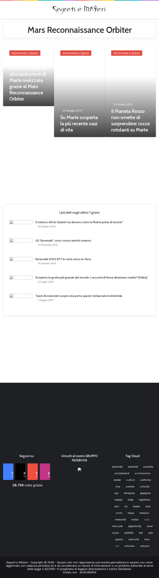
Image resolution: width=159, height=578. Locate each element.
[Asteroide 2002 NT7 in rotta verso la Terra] (21, 264)
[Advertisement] (79, 169)
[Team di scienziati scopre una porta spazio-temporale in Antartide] (21, 301)
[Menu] (5, 11)
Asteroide (117, 466)
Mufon (135, 519)
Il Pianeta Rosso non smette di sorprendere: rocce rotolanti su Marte (130, 120)
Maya (131, 512)
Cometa (130, 486)
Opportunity (134, 526)
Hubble (118, 499)
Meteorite (120, 519)
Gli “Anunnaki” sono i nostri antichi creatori (63, 240)
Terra (147, 539)
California (145, 479)
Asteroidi (133, 466)
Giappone (145, 493)
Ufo (117, 545)
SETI (141, 532)
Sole (150, 532)
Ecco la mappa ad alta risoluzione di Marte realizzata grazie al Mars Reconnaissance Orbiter (28, 83)
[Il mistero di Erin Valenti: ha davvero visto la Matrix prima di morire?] (21, 228)
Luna (148, 506)
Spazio (119, 539)
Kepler (136, 506)
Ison (116, 506)
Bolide (117, 479)
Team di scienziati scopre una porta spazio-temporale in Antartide (78, 296)
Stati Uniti (133, 539)
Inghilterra (144, 499)
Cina (117, 486)
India (130, 499)
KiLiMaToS (89, 572)
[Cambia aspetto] (154, 11)
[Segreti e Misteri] (79, 10)
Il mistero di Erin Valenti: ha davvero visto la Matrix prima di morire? (79, 222)
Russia (115, 532)
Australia (148, 466)
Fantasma (129, 493)
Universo (130, 545)
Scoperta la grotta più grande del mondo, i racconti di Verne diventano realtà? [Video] (91, 277)
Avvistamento (143, 473)
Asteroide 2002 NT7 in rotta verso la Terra (63, 259)
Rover (150, 526)
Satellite (128, 532)
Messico (144, 512)
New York (117, 526)
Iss (126, 506)
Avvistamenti (121, 473)
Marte (119, 512)
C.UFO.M (130, 479)
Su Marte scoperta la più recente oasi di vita (79, 123)
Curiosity (145, 486)
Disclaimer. (125, 569)
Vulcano (144, 545)
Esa (116, 493)
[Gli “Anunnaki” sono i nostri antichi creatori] (21, 246)
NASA (147, 519)
